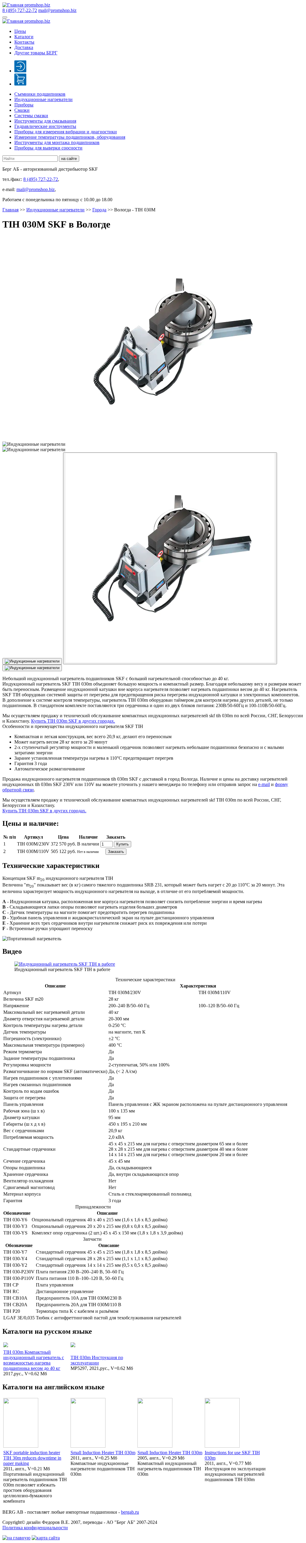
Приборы (23, 104)
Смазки (22, 110)
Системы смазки (31, 115)
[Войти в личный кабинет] (20, 70)
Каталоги (23, 36)
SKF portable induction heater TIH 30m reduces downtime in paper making (32, 1458)
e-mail (264, 784)
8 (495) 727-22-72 (19, 10)
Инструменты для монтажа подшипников (57, 142)
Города (99, 209)
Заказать (116, 851)
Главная (10, 209)
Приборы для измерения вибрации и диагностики (65, 131)
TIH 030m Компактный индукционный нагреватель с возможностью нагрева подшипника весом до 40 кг (33, 1360)
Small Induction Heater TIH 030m (103, 1452)
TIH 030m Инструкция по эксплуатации (97, 1360)
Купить (122, 844)
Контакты (24, 42)
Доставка (23, 47)
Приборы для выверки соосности (48, 147)
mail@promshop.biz (57, 10)
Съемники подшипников (39, 94)
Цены (20, 31)
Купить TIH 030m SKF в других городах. (73, 721)
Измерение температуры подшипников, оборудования (69, 137)
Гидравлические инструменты (45, 126)
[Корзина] (20, 83)
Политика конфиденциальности (35, 1527)
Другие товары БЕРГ (35, 52)
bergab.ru (130, 1512)
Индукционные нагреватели (43, 99)
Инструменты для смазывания (45, 120)
